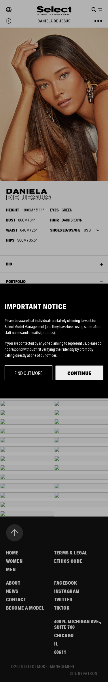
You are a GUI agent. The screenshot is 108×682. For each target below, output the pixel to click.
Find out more (28, 373)
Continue (79, 373)
